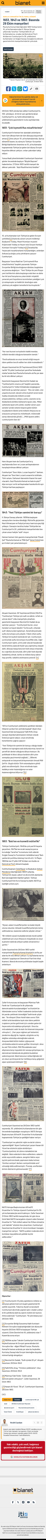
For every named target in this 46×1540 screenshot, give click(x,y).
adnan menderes (33, 1412)
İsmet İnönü (35, 540)
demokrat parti (9, 1408)
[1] (8, 138)
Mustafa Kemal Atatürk (23, 952)
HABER (7, 11)
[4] (37, 657)
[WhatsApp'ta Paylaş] (19, 88)
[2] (11, 238)
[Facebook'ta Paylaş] (8, 88)
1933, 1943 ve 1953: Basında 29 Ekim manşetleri (21, 21)
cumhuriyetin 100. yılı (32, 1399)
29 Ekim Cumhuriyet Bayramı (21, 1403)
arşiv (5, 1403)
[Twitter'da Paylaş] (14, 88)
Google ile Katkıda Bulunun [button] (25, 1457)
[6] (25, 1062)
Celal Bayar (20, 869)
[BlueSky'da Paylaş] (25, 88)
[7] (30, 1169)
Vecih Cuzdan (16, 1422)
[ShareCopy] (31, 88)
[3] (26, 247)
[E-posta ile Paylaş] (36, 88)
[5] (25, 772)
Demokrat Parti (8, 864)
